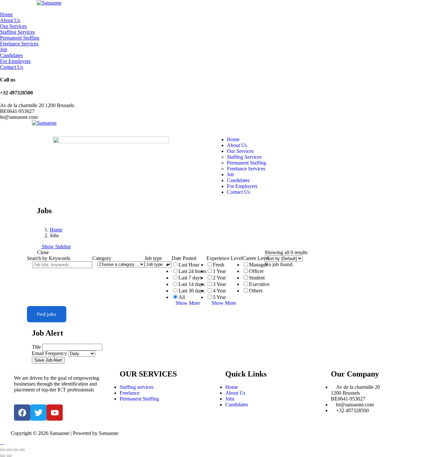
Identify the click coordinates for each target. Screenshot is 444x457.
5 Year (219, 297)
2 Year (219, 277)
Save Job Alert (48, 360)
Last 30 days (191, 290)
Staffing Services (17, 32)
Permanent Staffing (19, 38)
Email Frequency (49, 353)
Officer (256, 271)
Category (101, 258)
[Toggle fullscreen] (15, 450)
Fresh (218, 264)
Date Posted (184, 258)
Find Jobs (46, 314)
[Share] (9, 450)
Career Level (255, 258)
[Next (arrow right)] (9, 456)
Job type (153, 258)
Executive (259, 284)
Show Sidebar (56, 246)
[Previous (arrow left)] (2, 456)
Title (36, 347)
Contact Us (11, 67)
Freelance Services (19, 43)
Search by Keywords (48, 258)
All (181, 297)
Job (3, 49)
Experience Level (224, 258)
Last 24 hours (192, 271)
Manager (258, 264)
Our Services (13, 26)
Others (256, 290)
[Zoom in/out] (22, 450)
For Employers (15, 61)
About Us (10, 20)
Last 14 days (191, 284)
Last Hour (188, 264)
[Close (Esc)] (2, 450)
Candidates (11, 55)
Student (257, 277)
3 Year (219, 284)
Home (6, 14)
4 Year (219, 290)
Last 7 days (190, 277)
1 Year (219, 271)
